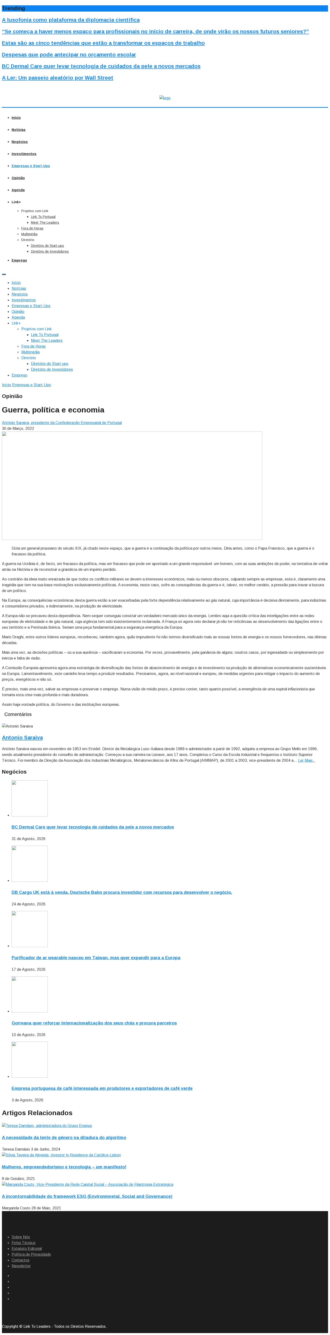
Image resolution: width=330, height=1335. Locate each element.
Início (16, 118)
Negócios (20, 142)
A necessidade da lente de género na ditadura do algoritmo (64, 1137)
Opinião (18, 178)
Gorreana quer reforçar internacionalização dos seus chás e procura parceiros (94, 1023)
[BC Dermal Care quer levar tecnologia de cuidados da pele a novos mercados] (30, 815)
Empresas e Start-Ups (31, 166)
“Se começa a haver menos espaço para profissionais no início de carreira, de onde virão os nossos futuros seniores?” (155, 31)
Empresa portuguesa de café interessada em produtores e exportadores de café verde (102, 1088)
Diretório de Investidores (50, 251)
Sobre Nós (21, 1237)
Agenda (18, 190)
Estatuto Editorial (27, 1249)
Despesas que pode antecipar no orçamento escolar (69, 55)
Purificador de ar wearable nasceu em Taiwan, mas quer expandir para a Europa (96, 957)
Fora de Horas (32, 228)
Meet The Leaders (45, 222)
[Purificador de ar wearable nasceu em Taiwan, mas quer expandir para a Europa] (30, 946)
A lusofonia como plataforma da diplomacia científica (71, 20)
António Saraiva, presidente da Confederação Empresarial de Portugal (62, 423)
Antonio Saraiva (22, 738)
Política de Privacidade (31, 1254)
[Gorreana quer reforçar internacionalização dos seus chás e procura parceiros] (30, 1011)
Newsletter (21, 1266)
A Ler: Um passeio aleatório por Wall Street (57, 78)
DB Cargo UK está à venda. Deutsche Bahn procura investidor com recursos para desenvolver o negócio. (122, 892)
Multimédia (29, 234)
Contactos (20, 1260)
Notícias (19, 130)
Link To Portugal (43, 217)
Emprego (19, 260)
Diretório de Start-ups (47, 246)
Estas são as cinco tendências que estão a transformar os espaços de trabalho (103, 43)
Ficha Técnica (23, 1243)
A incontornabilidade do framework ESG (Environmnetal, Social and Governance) (87, 1196)
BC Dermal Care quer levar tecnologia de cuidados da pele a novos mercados (101, 66)
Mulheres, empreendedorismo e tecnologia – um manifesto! (64, 1167)
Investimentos (24, 154)
